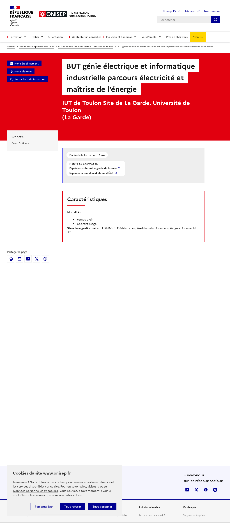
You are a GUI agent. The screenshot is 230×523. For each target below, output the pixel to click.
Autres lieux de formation (29, 79)
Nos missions (212, 11)
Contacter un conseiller (86, 37)
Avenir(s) (198, 37)
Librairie (190, 11)
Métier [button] (35, 37)
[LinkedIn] (28, 258)
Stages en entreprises (194, 515)
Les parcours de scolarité (152, 515)
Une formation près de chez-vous (36, 46)
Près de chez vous (177, 37)
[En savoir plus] (119, 168)
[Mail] (19, 258)
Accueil (11, 46)
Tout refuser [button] (72, 506)
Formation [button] (16, 37)
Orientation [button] (55, 37)
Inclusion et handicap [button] (119, 37)
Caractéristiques (20, 142)
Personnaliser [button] (44, 506)
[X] (36, 258)
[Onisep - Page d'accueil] (53, 14)
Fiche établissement (26, 63)
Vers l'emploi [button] (149, 37)
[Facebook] (45, 258)
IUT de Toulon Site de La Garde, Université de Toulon (85, 46)
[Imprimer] (10, 258)
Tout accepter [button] (102, 506)
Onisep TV (170, 11)
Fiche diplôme (23, 71)
